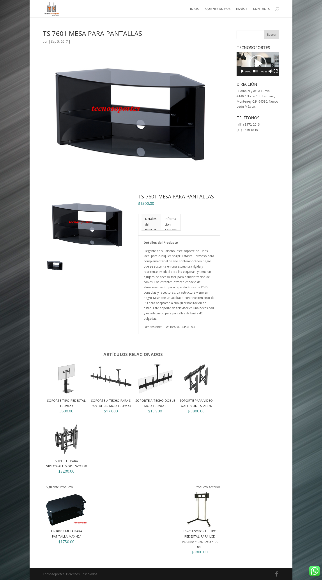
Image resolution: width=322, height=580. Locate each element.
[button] (258, 63)
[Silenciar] (270, 71)
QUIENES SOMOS (217, 9)
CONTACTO (262, 9)
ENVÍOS (241, 9)
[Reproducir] (242, 71)
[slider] (255, 71)
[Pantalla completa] (275, 71)
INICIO (195, 9)
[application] (258, 64)
